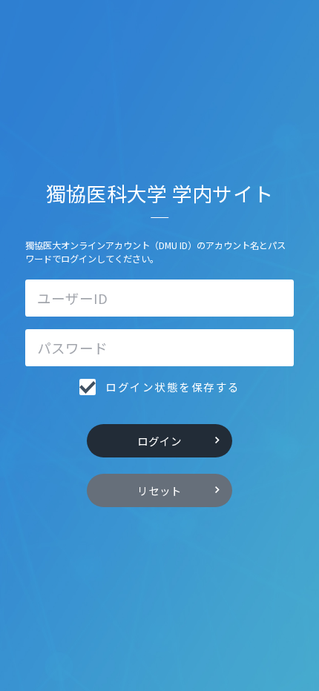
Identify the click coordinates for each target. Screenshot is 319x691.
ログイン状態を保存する (172, 386)
